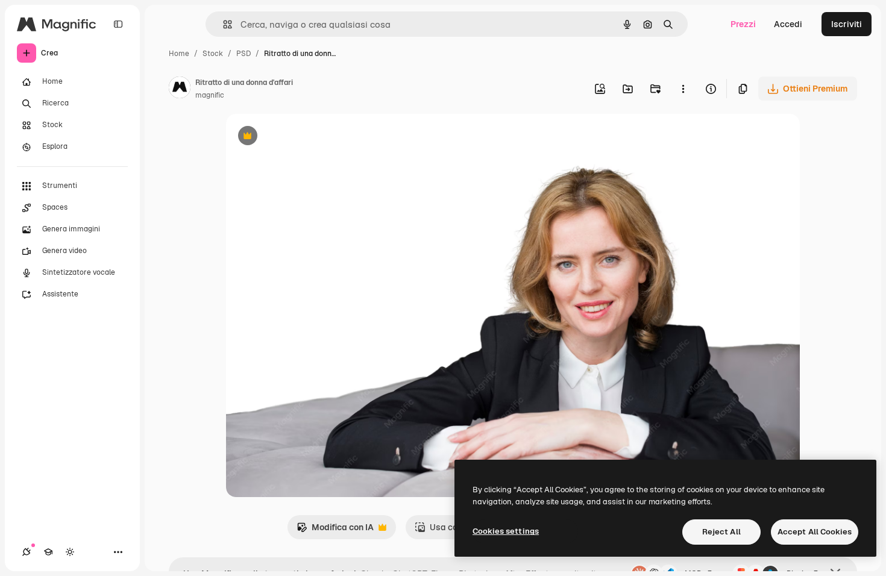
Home (179, 53)
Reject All (721, 532)
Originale (305, 137)
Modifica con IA (335, 530)
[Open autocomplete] (222, 24)
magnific (209, 95)
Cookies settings (506, 531)
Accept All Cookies (815, 532)
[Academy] (48, 552)
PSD (243, 53)
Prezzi (743, 24)
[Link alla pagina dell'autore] (179, 89)
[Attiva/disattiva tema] (70, 552)
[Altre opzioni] (683, 89)
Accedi (788, 24)
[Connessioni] (26, 552)
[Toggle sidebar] (118, 24)
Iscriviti (846, 24)
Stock (213, 53)
